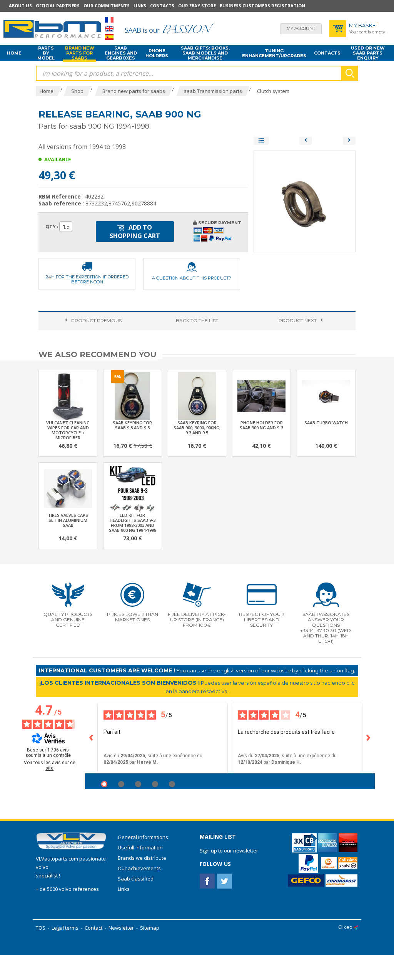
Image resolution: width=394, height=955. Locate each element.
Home (14, 53)
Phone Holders (156, 53)
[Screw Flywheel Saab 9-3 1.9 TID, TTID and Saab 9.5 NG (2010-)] (305, 141)
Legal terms (65, 927)
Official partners (58, 5)
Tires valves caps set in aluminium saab (68, 520)
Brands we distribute (142, 857)
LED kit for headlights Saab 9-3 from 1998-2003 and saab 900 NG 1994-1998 (132, 523)
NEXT (298, 320)
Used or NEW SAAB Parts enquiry (368, 53)
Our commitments (106, 5)
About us (20, 5)
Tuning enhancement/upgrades (274, 53)
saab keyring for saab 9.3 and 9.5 (132, 425)
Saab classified (136, 878)
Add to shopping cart (135, 231)
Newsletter (121, 927)
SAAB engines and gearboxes (121, 53)
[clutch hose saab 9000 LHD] (349, 141)
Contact (93, 927)
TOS (40, 927)
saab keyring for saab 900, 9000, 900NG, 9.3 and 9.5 (197, 427)
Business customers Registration (262, 5)
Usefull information (140, 847)
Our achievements (139, 868)
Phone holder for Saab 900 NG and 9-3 (261, 425)
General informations (143, 837)
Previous (96, 320)
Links (140, 5)
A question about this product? (191, 278)
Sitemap (149, 927)
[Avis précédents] (91, 738)
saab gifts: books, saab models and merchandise (205, 53)
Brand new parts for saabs (79, 53)
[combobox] (65, 226)
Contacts (162, 5)
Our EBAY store (197, 5)
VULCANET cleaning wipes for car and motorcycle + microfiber (68, 430)
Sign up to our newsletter (229, 850)
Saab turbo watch (326, 422)
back (197, 320)
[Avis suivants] (368, 738)
